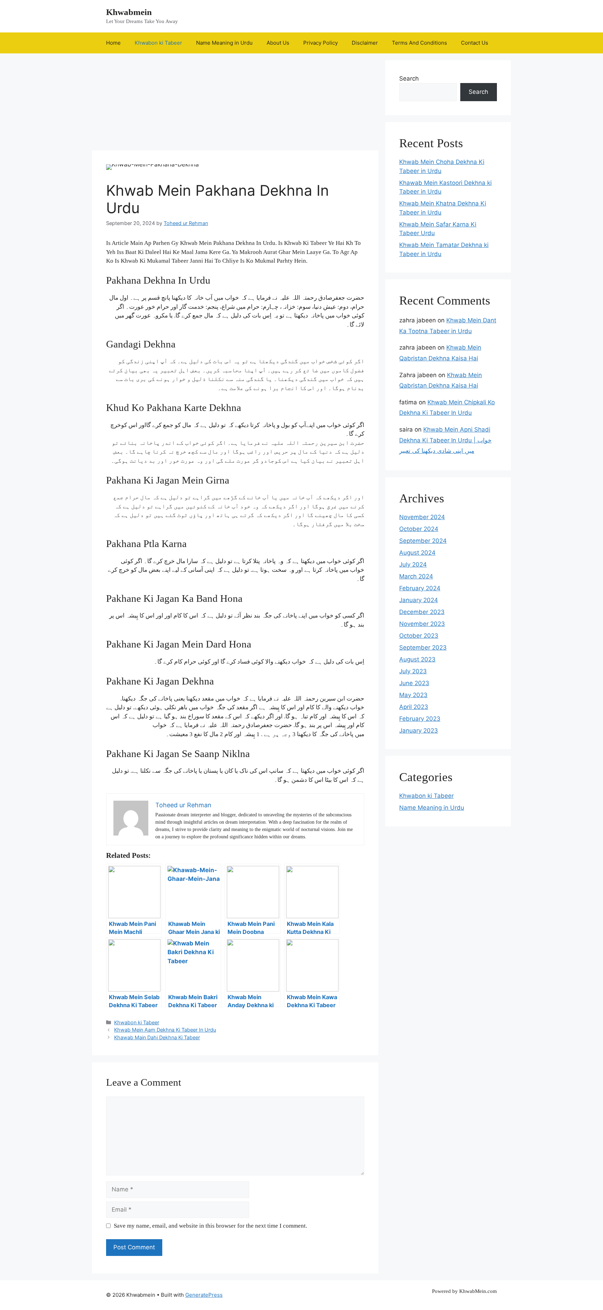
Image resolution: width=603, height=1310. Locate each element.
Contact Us (474, 42)
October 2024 (418, 528)
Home (113, 42)
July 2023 (413, 671)
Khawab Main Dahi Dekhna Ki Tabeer (157, 1037)
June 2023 (414, 683)
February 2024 (419, 588)
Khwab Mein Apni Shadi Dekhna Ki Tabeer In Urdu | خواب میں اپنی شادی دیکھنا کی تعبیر (445, 440)
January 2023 (418, 730)
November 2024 (422, 517)
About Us (278, 42)
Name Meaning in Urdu (224, 42)
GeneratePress (204, 1295)
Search (409, 78)
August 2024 (417, 552)
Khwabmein (129, 12)
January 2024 (418, 600)
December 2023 (422, 611)
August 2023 (417, 659)
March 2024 (416, 576)
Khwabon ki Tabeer (158, 42)
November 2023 (422, 623)
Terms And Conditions (419, 42)
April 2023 (413, 706)
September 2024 (423, 540)
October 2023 (418, 635)
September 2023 (423, 647)
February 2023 (419, 718)
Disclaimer (365, 42)
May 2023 (413, 694)
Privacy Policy (320, 42)
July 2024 (413, 564)
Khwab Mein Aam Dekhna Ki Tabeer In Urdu (165, 1030)
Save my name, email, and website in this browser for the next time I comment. (210, 1225)
